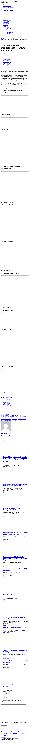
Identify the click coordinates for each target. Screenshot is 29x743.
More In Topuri (6, 438)
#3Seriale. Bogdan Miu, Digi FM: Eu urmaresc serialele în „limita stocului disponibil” (13, 419)
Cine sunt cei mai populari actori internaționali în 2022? (12, 509)
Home (2, 39)
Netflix (4, 397)
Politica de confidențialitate (9, 7)
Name (2, 715)
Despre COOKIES (7, 6)
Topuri (4, 39)
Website (2, 720)
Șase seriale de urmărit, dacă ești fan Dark (15, 627)
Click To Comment (5, 695)
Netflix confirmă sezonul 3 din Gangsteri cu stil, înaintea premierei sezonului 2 (13, 733)
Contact (5, 4)
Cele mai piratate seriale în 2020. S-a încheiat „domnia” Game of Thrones (15, 533)
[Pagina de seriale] (7, 10)
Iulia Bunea (4, 53)
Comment (3, 703)
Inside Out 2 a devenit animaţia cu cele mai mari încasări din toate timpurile (15, 484)
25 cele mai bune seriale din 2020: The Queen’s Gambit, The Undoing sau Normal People (15, 558)
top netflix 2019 (9, 397)
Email (2, 717)
